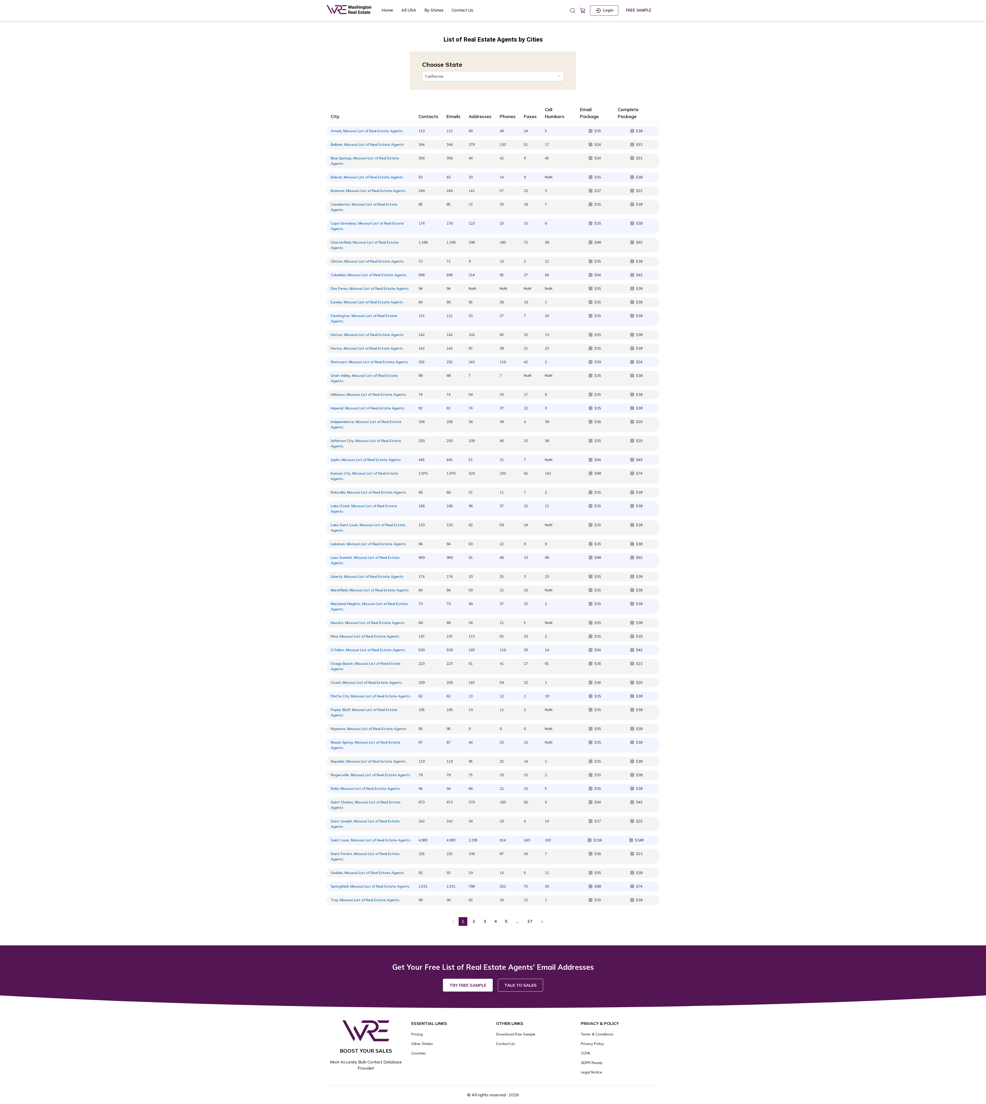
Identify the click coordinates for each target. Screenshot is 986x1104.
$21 (639, 663)
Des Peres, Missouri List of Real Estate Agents (370, 288)
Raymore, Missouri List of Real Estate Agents (368, 728)
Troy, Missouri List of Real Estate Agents (365, 900)
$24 (597, 144)
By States (433, 10)
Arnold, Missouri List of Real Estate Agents (367, 131)
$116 (597, 840)
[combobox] (425, 76)
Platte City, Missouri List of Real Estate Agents (370, 696)
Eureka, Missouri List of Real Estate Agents (367, 302)
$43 (639, 275)
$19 (597, 362)
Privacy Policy (592, 1043)
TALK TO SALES (520, 985)
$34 (597, 275)
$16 (597, 421)
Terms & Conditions (597, 1034)
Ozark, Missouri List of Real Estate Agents (366, 682)
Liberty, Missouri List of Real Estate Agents (367, 576)
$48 (597, 242)
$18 (639, 131)
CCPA (585, 1053)
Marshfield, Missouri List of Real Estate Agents (370, 590)
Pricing (417, 1034)
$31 (639, 144)
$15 (597, 131)
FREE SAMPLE (638, 10)
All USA (408, 10)
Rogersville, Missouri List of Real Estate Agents (370, 775)
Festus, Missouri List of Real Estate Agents (367, 348)
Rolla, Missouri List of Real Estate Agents (365, 788)
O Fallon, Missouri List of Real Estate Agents (368, 650)
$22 (639, 190)
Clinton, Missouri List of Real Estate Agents (367, 261)
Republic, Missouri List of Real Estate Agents (368, 761)
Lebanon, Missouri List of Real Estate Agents (368, 544)
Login (608, 10)
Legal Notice (591, 1072)
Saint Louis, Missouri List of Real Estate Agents (370, 840)
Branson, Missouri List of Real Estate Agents (368, 190)
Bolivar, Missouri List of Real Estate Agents (367, 177)
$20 (639, 421)
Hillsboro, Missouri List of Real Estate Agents (368, 394)
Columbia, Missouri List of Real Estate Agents (369, 275)
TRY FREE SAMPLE (467, 985)
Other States (422, 1043)
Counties (418, 1053)
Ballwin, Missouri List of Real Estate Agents (367, 144)
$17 (597, 190)
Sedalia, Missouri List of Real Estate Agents (367, 872)
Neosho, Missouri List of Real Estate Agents (367, 622)
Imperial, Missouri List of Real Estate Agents (367, 408)
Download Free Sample (515, 1034)
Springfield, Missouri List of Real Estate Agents (370, 886)
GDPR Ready (591, 1062)
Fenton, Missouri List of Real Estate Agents (367, 334)
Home (387, 10)
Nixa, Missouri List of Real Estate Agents (365, 636)
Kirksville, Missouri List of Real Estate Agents (368, 492)
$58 (597, 473)
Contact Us (462, 10)
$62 (639, 242)
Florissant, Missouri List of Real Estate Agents (369, 362)
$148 (639, 840)
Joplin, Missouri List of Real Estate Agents (366, 459)
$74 (639, 473)
